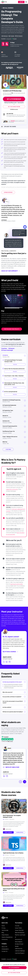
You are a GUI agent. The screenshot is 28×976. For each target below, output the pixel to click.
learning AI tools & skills (16, 584)
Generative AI (18, 939)
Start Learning (8, 832)
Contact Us (4, 951)
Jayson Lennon (4, 56)
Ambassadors (5, 949)
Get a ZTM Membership (14, 99)
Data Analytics (18, 941)
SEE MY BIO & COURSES (9, 651)
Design (17, 946)
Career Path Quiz (19, 930)
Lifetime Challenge (20, 950)
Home (3, 925)
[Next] (24, 781)
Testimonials (5, 930)
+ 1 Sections (8, 449)
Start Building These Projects (11, 329)
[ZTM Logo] (5, 921)
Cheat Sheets (5, 935)
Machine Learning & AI (20, 936)
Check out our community (9, 271)
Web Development (19, 932)
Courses (17, 925)
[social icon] (4, 662)
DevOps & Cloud (19, 944)
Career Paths (18, 928)
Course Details (19, 832)
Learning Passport (20, 953)
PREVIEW (15, 364)
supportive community (12, 489)
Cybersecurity (18, 948)
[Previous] (20, 781)
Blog (3, 932)
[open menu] (26, 2)
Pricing (3, 928)
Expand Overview (8, 192)
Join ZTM (21, 2)
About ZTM (4, 946)
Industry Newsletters (7, 937)
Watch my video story (12, 767)
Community (5, 939)
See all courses (8, 8)
